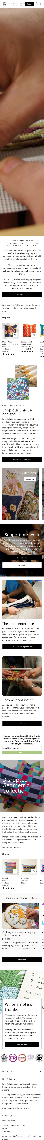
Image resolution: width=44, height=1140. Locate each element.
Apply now (22, 723)
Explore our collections (22, 459)
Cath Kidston (14, 441)
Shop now (6, 318)
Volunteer (22, 565)
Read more (22, 959)
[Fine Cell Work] (14, 4)
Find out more (22, 294)
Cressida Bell (8, 444)
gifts (12, 450)
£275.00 (5, 351)
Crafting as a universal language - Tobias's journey (20, 933)
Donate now (22, 558)
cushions (12, 453)
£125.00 (23, 883)
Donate (29, 4)
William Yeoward (22, 444)
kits (16, 450)
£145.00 (5, 885)
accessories (24, 450)
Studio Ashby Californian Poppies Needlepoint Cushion (10, 345)
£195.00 (28, 349)
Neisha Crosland (28, 441)
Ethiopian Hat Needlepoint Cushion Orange (27, 344)
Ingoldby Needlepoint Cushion (7, 880)
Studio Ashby (26, 438)
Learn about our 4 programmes (22, 647)
